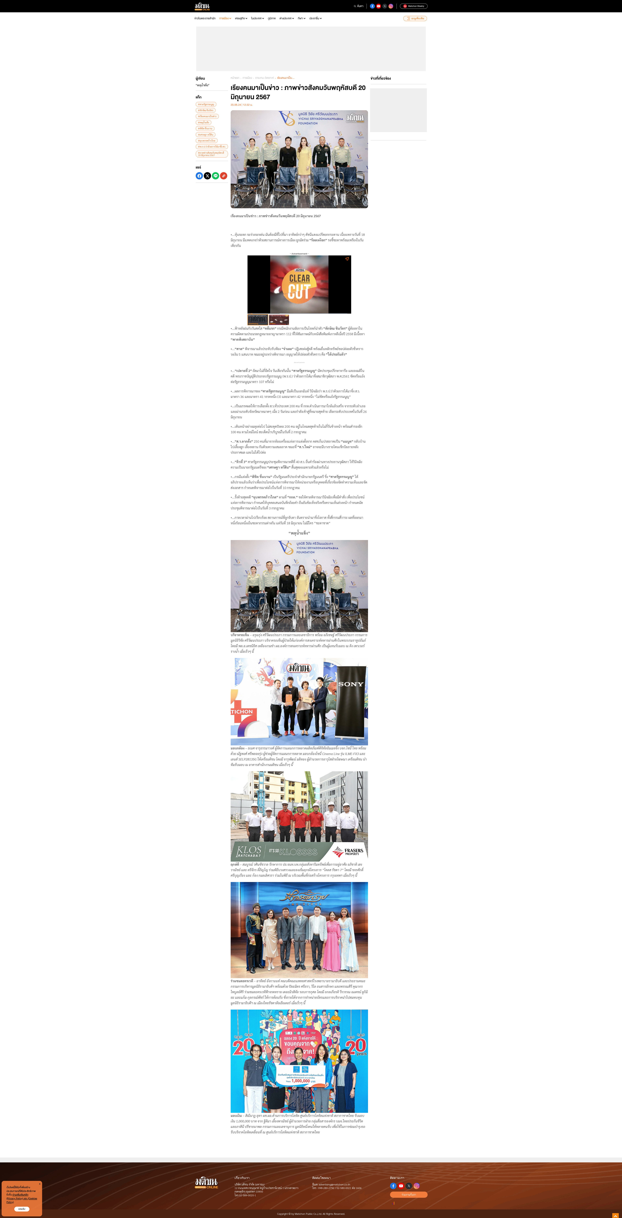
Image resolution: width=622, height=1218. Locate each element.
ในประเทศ (256, 18)
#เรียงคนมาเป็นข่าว (207, 116)
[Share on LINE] (215, 175)
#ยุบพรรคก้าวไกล (206, 140)
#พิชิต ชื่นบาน (205, 128)
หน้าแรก (235, 78)
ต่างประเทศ (285, 18)
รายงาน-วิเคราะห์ (264, 78)
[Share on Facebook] (199, 175)
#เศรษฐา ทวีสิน (205, 134)
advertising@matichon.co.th (334, 1184)
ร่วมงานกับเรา (409, 1194)
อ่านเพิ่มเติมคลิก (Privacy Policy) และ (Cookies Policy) (21, 1198)
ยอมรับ (21, 1209)
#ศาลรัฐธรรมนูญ (206, 104)
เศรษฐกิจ (240, 18)
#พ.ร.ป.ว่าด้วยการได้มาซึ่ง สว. (212, 146)
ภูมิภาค (272, 18)
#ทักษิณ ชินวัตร (205, 110)
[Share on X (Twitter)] (207, 175)
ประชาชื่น (314, 18)
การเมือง (224, 18)
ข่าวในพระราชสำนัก (204, 18)
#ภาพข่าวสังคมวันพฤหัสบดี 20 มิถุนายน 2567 (211, 154)
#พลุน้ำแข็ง (203, 122)
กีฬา (300, 18)
